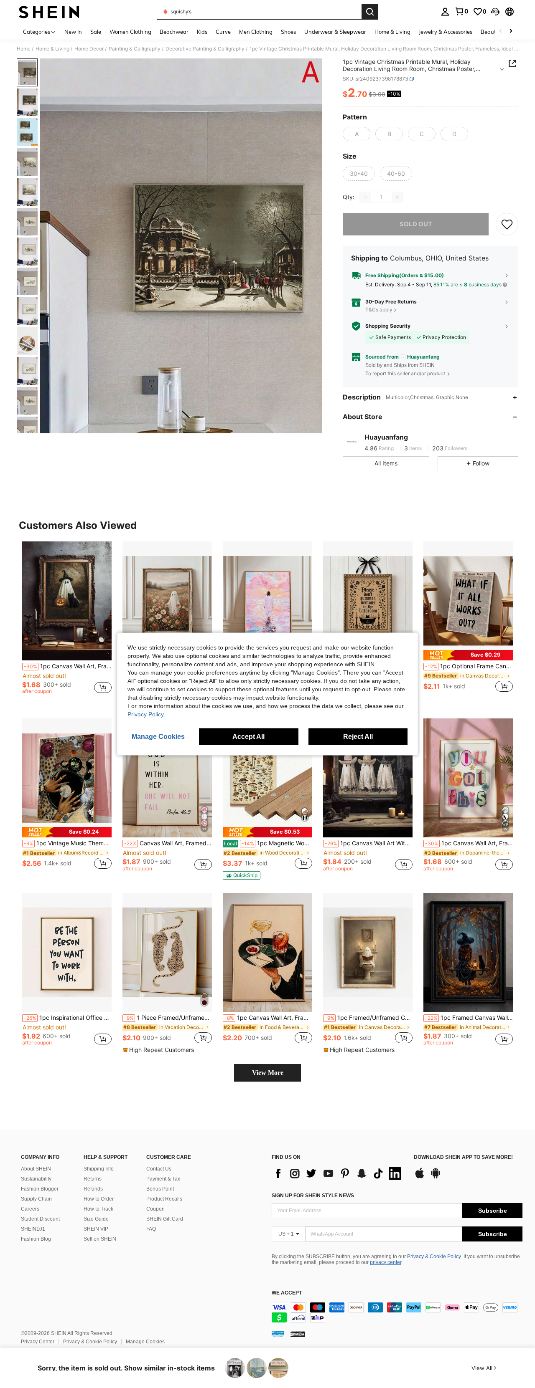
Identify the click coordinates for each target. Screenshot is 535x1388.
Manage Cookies (145, 1342)
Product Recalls (164, 1199)
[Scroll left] (501, 31)
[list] (338, 1173)
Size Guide (96, 1219)
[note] (468, 655)
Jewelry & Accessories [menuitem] (445, 31)
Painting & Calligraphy (134, 49)
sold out (416, 224)
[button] (495, 12)
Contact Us (158, 1169)
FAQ (151, 1229)
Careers (30, 1209)
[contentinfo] (397, 1312)
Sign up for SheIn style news (313, 1195)
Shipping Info (99, 1169)
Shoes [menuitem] (288, 31)
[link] (461, 11)
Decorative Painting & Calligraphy (205, 49)
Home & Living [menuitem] (392, 31)
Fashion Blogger (40, 1189)
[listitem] (67, 621)
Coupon (155, 1209)
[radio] (356, 134)
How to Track (98, 1209)
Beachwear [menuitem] (174, 31)
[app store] (419, 1177)
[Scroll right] (511, 31)
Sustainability (36, 1179)
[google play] (435, 1177)
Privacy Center (37, 1342)
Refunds (93, 1189)
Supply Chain (36, 1199)
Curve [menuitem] (223, 31)
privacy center (385, 1262)
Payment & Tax (163, 1179)
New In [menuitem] (73, 31)
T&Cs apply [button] (378, 309)
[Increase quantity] (397, 197)
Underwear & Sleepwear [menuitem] (335, 31)
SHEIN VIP (96, 1229)
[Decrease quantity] (365, 197)
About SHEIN (36, 1169)
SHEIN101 (33, 1229)
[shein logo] (49, 11)
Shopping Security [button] (387, 326)
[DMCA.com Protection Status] (297, 1334)
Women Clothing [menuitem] (130, 31)
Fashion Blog (36, 1239)
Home (24, 49)
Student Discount (40, 1219)
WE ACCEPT (287, 1293)
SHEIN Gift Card (164, 1219)
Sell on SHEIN (100, 1239)
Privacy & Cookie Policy (434, 1256)
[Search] (370, 12)
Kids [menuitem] (202, 31)
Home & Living (52, 49)
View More (267, 1072)
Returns (93, 1179)
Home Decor (89, 49)
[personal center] (445, 12)
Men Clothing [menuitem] (256, 31)
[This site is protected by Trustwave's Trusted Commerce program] (278, 1334)
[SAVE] (507, 224)
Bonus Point (160, 1189)
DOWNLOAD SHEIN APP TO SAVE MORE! (463, 1157)
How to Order (99, 1199)
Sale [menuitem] (95, 31)
